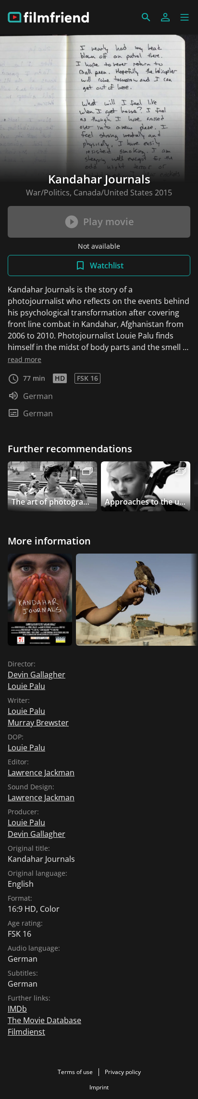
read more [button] (24, 359)
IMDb (17, 1008)
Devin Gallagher (36, 674)
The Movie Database (44, 1020)
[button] (184, 17)
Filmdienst (26, 1032)
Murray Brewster (38, 722)
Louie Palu (26, 686)
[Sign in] (165, 17)
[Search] (146, 17)
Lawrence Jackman (41, 772)
